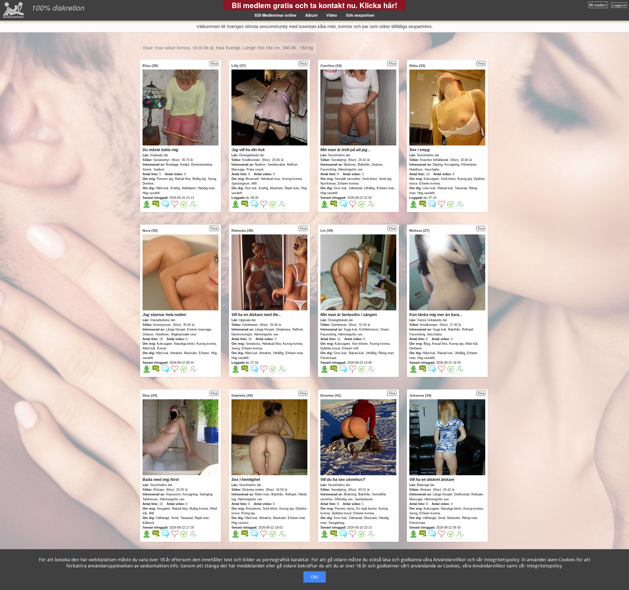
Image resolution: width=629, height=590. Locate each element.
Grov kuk (340, 188)
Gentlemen (250, 325)
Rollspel (467, 329)
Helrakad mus (270, 179)
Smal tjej (385, 179)
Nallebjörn (189, 188)
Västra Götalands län (432, 320)
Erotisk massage (199, 329)
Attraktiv (176, 353)
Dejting (438, 164)
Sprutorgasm (240, 183)
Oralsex (377, 164)
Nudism (260, 164)
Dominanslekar (201, 164)
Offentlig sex (344, 499)
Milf (254, 183)
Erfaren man (385, 188)
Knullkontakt (251, 160)
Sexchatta (432, 169)
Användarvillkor (449, 559)
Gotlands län (159, 155)
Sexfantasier (363, 499)
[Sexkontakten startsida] (13, 9)
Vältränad (355, 188)
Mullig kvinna (198, 508)
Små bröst (369, 179)
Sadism (159, 169)
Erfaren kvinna (348, 183)
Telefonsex (150, 499)
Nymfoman (328, 183)
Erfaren (204, 353)
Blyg (427, 343)
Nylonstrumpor (241, 334)
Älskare (158, 489)
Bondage (172, 164)
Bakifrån (364, 164)
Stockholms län (339, 155)
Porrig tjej (248, 513)
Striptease (283, 329)
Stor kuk (251, 188)
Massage (237, 169)
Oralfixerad (461, 494)
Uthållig (369, 188)
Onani (384, 329)
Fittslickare (328, 358)
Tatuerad (461, 188)
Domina (148, 183)
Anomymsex (162, 325)
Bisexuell (252, 179)
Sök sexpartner (360, 15)
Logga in (619, 5)
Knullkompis (429, 325)
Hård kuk (162, 188)
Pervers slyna (344, 508)
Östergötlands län (251, 155)
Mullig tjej (199, 179)
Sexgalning (336, 523)
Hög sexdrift (151, 193)
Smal (174, 518)
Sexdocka (253, 343)
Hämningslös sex (350, 169)
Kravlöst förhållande (434, 160)
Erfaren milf (350, 348)
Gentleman (339, 325)
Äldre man (262, 494)
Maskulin (276, 188)
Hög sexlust (239, 523)
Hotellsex (416, 169)
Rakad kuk (445, 188)
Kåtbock (148, 523)
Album (311, 15)
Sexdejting (338, 160)
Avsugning (451, 164)
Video (331, 15)
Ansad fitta (439, 343)
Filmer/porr (468, 164)
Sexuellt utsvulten (347, 179)
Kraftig (175, 188)
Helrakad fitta (271, 343)
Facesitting (328, 169)
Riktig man (386, 353)
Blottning (350, 494)
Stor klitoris (360, 343)
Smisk (147, 169)
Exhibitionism (368, 329)
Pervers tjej (165, 179)
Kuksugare (431, 179)
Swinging (206, 494)
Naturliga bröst (184, 343)
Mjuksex (350, 164)
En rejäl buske (366, 508)
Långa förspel (175, 329)
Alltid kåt (149, 348)
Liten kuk (429, 188)
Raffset (292, 164)
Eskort (161, 348)
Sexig (212, 179)
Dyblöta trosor (330, 348)
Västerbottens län (162, 320)
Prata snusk (255, 169)
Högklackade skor (183, 334)
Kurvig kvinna (292, 179)
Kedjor (184, 164)
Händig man (206, 188)
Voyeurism (173, 494)
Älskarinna (253, 508)
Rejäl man (292, 188)
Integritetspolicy (501, 559)
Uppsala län (247, 320)
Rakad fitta (182, 179)
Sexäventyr (161, 160)
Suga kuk (350, 329)
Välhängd (162, 518)
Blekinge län (425, 485)
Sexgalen (163, 508)
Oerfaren (415, 348)
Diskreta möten (253, 489)
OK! (314, 577)
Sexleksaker (276, 164)
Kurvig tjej (464, 179)
